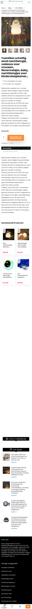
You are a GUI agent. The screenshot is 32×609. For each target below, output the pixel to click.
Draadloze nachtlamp (7, 567)
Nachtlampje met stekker (9, 601)
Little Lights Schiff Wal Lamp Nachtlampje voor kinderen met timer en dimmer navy (19, 457)
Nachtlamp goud (6, 590)
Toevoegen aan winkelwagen (15, 137)
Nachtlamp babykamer (8, 582)
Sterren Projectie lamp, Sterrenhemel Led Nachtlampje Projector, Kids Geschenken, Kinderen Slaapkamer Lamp (20, 471)
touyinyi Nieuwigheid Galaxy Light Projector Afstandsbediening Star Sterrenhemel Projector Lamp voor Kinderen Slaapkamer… (19, 505)
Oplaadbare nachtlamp (8, 575)
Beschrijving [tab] (7, 148)
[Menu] (2, 2)
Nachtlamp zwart (6, 594)
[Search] (29, 2)
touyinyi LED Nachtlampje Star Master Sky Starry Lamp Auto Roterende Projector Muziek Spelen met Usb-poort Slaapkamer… (19, 521)
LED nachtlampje (6, 597)
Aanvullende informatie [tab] (10, 151)
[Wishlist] (12, 606)
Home (3, 8)
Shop (9, 8)
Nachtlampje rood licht (8, 586)
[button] (30, 18)
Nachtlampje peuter (7, 579)
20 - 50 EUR (18, 8)
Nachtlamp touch (6, 571)
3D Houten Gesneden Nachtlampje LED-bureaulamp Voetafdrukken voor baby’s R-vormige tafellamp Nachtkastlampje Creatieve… (20, 487)
